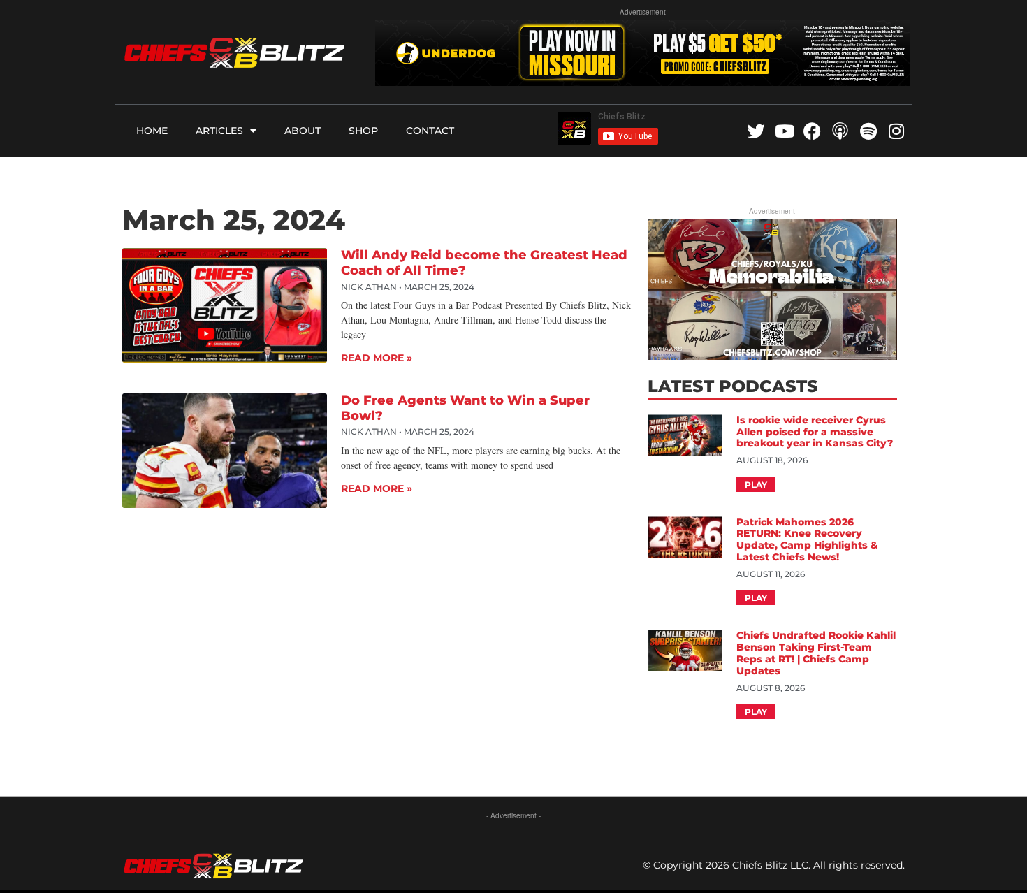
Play (756, 484)
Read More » (376, 357)
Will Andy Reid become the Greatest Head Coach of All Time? (484, 262)
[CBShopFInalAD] (772, 355)
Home (152, 130)
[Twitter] (756, 131)
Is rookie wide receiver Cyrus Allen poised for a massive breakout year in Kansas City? (816, 432)
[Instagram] (896, 131)
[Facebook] (812, 131)
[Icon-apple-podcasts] (840, 131)
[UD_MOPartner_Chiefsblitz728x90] (642, 81)
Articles (219, 130)
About (302, 130)
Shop (363, 130)
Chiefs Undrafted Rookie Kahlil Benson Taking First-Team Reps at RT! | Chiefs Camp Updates (816, 652)
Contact (430, 130)
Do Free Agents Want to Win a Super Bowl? (465, 408)
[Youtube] (784, 131)
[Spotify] (868, 131)
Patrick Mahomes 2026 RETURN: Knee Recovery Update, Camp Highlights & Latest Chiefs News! (807, 539)
